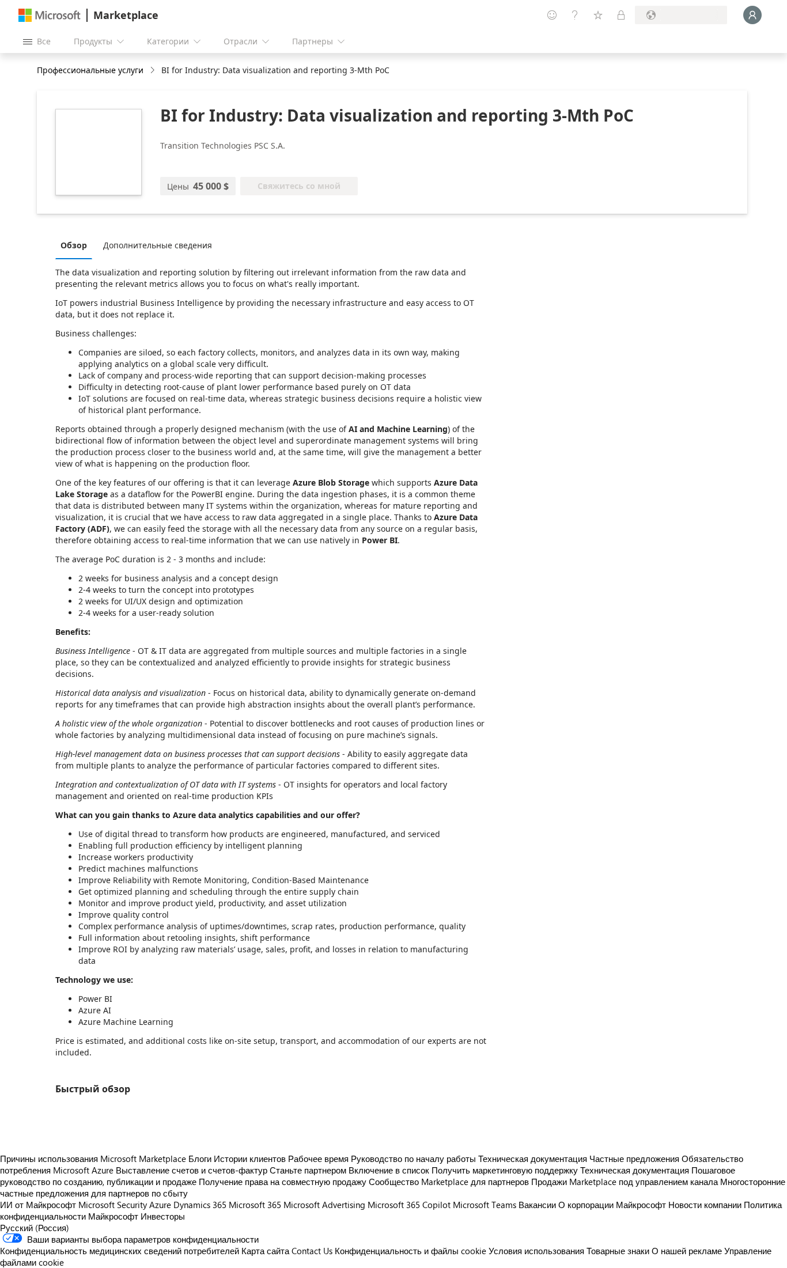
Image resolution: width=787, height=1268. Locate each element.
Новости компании (704, 1204)
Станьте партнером (308, 1170)
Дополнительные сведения (157, 245)
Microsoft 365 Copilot (409, 1204)
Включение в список (389, 1170)
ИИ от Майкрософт (38, 1204)
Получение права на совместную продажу (282, 1181)
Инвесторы (163, 1216)
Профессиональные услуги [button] (90, 70)
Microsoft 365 (255, 1204)
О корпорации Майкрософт (612, 1204)
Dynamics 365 (199, 1204)
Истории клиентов (250, 1158)
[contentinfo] (153, 70)
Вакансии (537, 1204)
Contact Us (312, 1250)
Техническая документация (532, 1158)
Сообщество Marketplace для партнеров (449, 1181)
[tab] (76, 245)
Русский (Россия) (34, 1227)
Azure (160, 1204)
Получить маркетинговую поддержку (505, 1170)
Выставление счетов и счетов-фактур (191, 1170)
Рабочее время (318, 1158)
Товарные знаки (618, 1250)
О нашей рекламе (687, 1250)
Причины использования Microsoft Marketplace (93, 1158)
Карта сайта (265, 1250)
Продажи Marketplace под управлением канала (624, 1181)
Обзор (73, 245)
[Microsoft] (49, 15)
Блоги (199, 1158)
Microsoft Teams (484, 1204)
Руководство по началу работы (413, 1158)
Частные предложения (634, 1158)
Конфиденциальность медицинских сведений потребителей (119, 1250)
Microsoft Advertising (324, 1204)
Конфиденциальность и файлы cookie (410, 1250)
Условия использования (536, 1250)
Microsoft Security (112, 1204)
